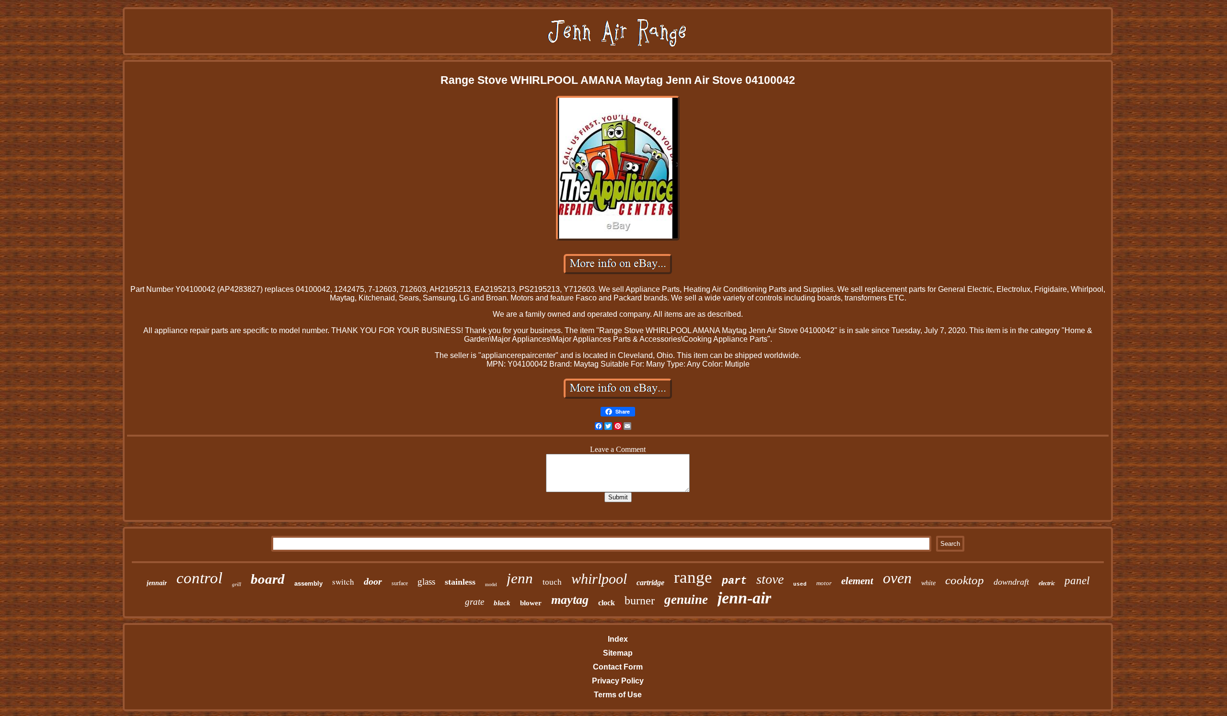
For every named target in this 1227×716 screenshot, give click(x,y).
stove (770, 579)
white (928, 583)
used (800, 584)
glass (426, 582)
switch (343, 581)
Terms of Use (618, 695)
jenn (520, 578)
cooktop (964, 580)
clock (606, 603)
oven (897, 578)
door (373, 581)
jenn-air (744, 598)
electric (1047, 583)
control (199, 578)
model (491, 584)
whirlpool (599, 579)
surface (400, 583)
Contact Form (618, 667)
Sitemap (618, 653)
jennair (157, 583)
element (857, 581)
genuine (686, 599)
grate (474, 602)
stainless (460, 582)
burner (640, 600)
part (734, 581)
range (693, 577)
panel (1077, 581)
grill (236, 584)
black (502, 603)
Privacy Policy (618, 681)
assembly (308, 583)
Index (618, 639)
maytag (570, 600)
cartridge (650, 582)
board (268, 579)
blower (531, 603)
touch (552, 582)
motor (824, 583)
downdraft (1011, 582)
